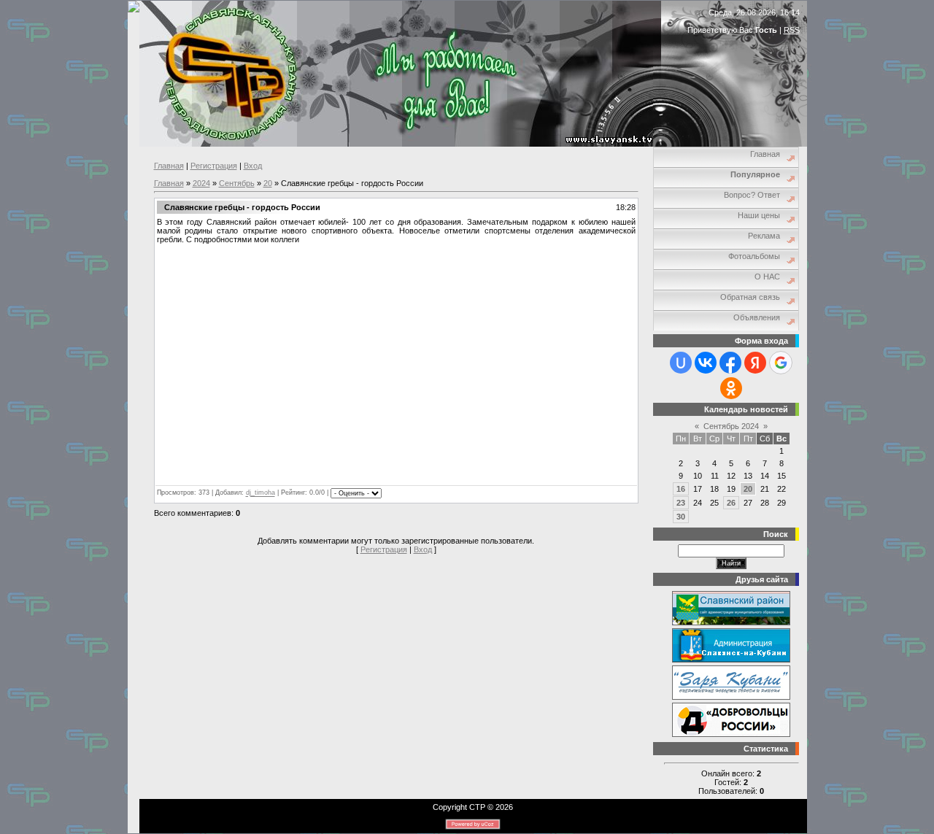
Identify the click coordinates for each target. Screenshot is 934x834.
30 (680, 516)
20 (267, 183)
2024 (201, 183)
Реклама (764, 235)
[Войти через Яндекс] (755, 363)
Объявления (756, 317)
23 (680, 502)
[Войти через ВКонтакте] (706, 363)
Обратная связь (750, 297)
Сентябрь (237, 183)
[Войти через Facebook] (730, 363)
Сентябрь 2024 (731, 426)
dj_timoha (260, 493)
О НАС (767, 276)
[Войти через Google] (780, 362)
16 (680, 488)
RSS (792, 30)
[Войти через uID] (681, 363)
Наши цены (759, 215)
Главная (169, 165)
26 (731, 502)
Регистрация (213, 165)
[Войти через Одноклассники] (731, 388)
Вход (253, 165)
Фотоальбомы (754, 256)
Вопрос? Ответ (752, 194)
